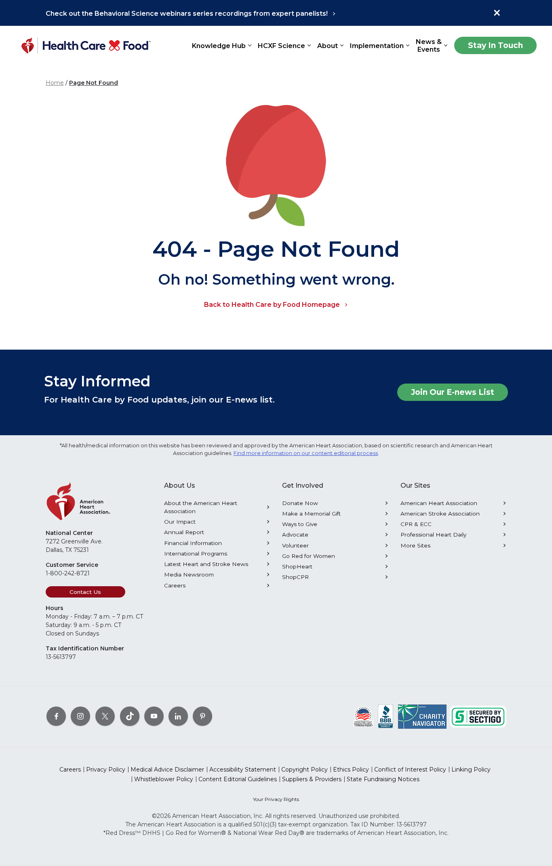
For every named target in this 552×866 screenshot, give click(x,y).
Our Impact (180, 521)
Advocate (295, 534)
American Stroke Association (440, 513)
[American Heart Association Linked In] (178, 715)
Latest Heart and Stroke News (206, 564)
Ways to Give (299, 524)
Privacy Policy (105, 769)
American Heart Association (438, 503)
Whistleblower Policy (163, 779)
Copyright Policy (304, 769)
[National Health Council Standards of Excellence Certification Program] (363, 715)
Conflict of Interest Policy (410, 769)
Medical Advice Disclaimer (167, 769)
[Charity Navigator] (422, 715)
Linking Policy (471, 769)
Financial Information (193, 543)
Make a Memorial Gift (311, 513)
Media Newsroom (189, 574)
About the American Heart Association (200, 507)
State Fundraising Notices (383, 779)
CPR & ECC (416, 524)
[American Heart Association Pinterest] (202, 715)
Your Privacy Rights (276, 799)
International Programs (195, 553)
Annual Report (184, 532)
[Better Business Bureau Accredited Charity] (386, 715)
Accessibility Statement (242, 769)
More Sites (415, 545)
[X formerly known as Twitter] (105, 715)
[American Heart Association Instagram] (80, 715)
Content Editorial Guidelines (237, 779)
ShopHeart (297, 566)
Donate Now (300, 503)
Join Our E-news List (452, 392)
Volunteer (295, 545)
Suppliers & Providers (311, 779)
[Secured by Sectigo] (478, 715)
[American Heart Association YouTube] (153, 715)
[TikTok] (129, 715)
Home (55, 82)
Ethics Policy (351, 769)
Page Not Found (93, 82)
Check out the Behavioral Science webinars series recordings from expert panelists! (187, 13)
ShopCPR (295, 577)
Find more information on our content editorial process (306, 453)
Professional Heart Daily (433, 534)
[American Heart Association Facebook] (56, 715)
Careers (174, 585)
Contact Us (85, 592)
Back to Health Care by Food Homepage (272, 304)
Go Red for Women (308, 556)
